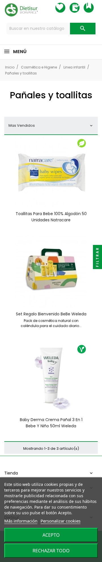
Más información (20, 521)
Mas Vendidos (51, 125)
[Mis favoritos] (65, 8)
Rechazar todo (51, 551)
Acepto (51, 535)
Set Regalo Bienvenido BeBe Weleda (51, 314)
